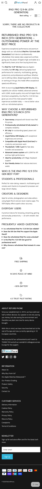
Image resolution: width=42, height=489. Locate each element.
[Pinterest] (15, 357)
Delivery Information (9, 404)
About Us (5, 369)
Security (5, 387)
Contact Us (6, 391)
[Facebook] (7, 357)
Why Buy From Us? (9, 373)
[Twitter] (3, 357)
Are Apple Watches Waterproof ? (14, 377)
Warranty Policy (7, 411)
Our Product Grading (9, 380)
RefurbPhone (10, 482)
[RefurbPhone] (21, 2)
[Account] (35, 2)
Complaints (6, 422)
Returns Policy (7, 419)
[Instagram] (11, 357)
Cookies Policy (7, 408)
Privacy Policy (7, 415)
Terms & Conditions (9, 426)
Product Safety (7, 384)
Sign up (7, 456)
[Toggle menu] (2, 2)
